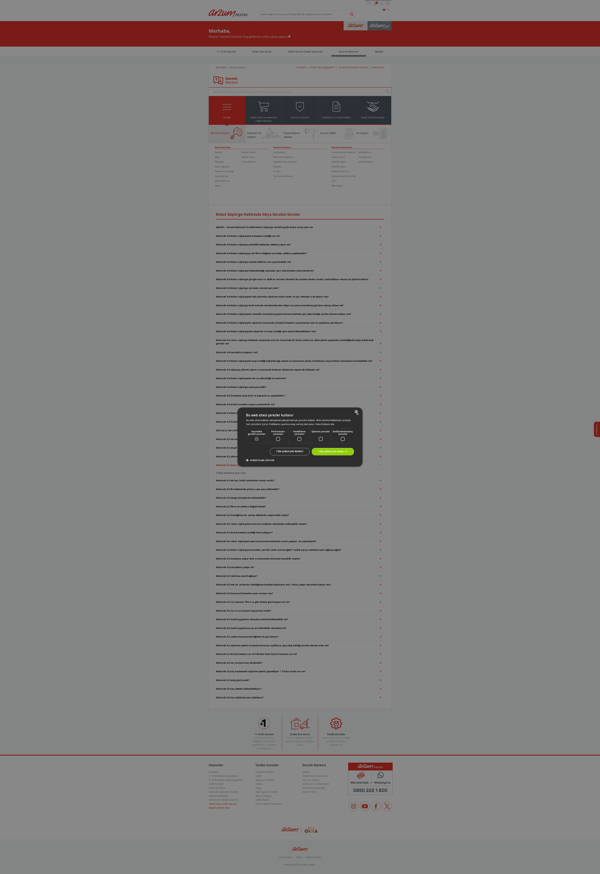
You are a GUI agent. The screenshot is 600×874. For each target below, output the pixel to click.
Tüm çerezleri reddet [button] (290, 451)
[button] (260, 460)
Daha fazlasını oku (324, 424)
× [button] (357, 414)
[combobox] (357, 411)
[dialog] (300, 437)
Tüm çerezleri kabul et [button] (333, 451)
